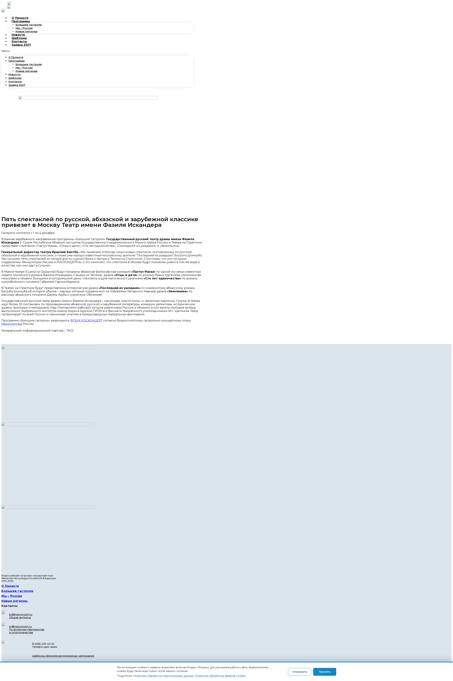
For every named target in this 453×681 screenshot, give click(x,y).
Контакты (19, 41)
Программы (21, 21)
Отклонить (299, 671)
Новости (18, 34)
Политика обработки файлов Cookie (220, 675)
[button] (97, 51)
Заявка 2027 (21, 45)
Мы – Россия (24, 28)
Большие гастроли (29, 24)
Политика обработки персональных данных (163, 675)
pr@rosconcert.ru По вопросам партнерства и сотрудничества (26, 629)
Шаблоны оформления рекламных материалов (63, 655)
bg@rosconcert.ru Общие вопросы (20, 616)
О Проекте (20, 18)
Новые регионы (26, 31)
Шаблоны (19, 38)
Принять (325, 671)
